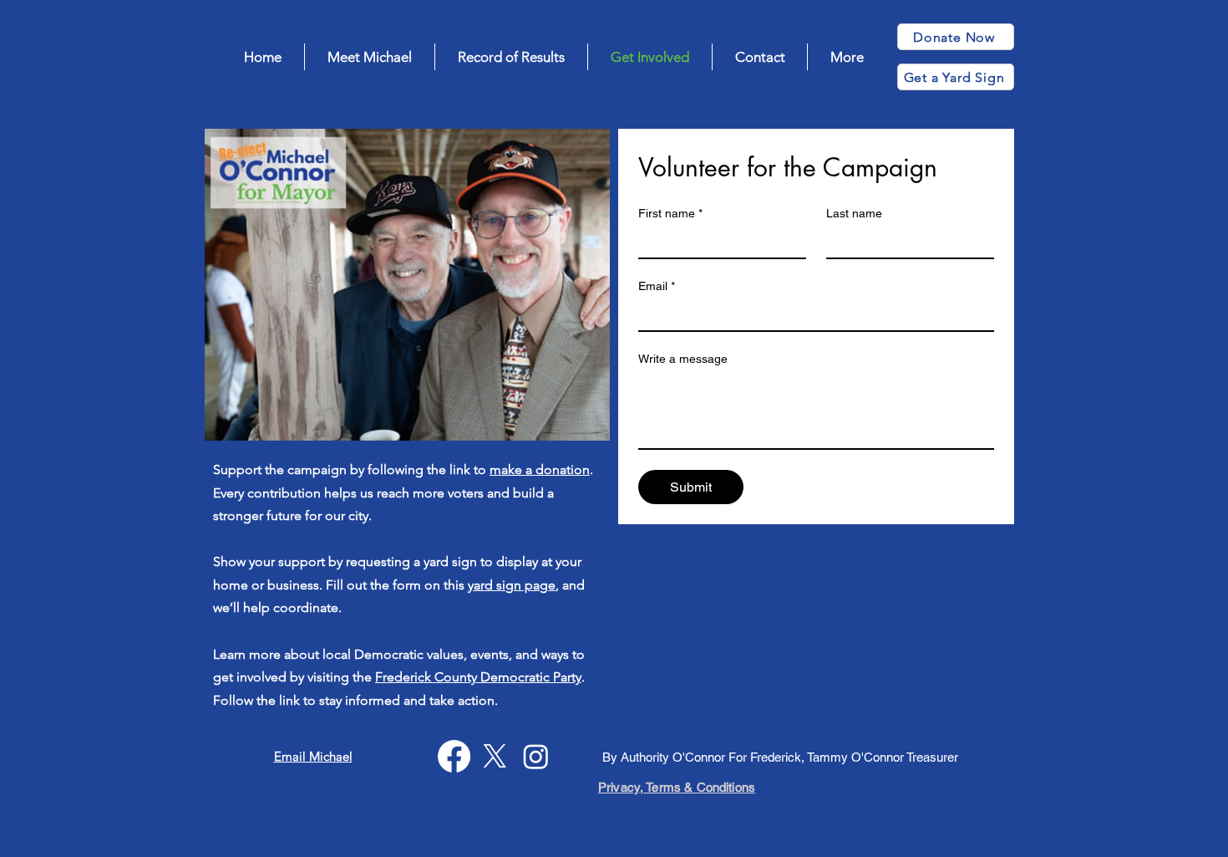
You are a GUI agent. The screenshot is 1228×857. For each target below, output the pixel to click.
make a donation (540, 469)
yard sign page (512, 585)
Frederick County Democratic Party (478, 677)
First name (670, 213)
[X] (495, 756)
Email (656, 286)
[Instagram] (536, 756)
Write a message (683, 358)
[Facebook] (454, 756)
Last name (854, 213)
